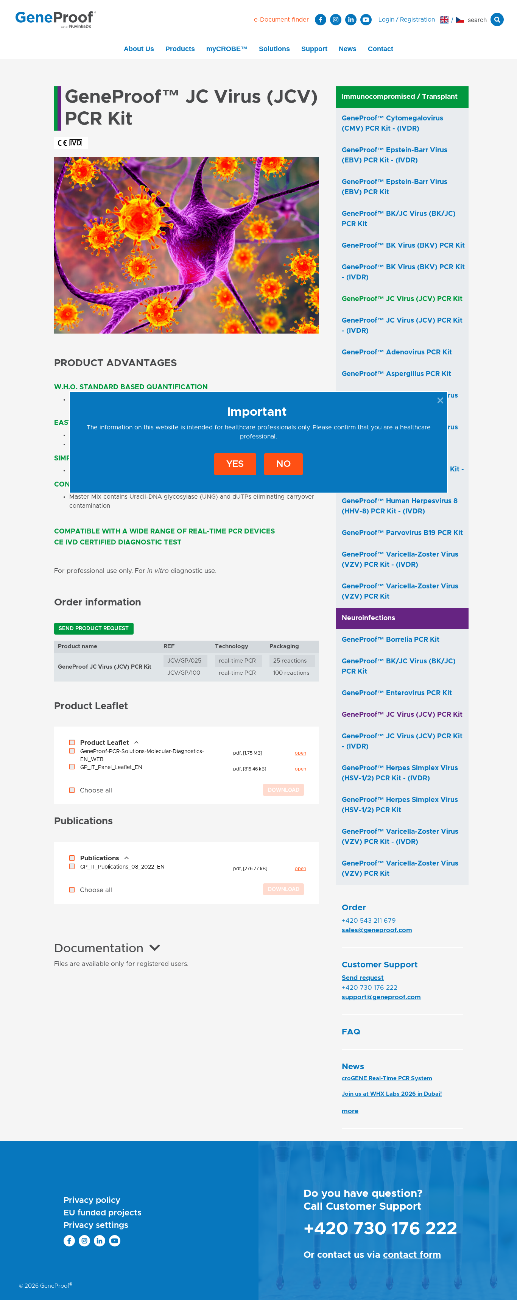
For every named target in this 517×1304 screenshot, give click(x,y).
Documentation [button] (98, 949)
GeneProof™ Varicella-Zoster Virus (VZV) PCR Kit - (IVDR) (400, 559)
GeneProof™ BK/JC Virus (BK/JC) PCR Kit (399, 219)
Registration (417, 20)
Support (314, 49)
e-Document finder (281, 20)
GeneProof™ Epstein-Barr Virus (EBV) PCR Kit (394, 187)
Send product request (94, 628)
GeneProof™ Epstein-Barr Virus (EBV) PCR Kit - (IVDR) (394, 155)
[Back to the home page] (56, 19)
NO (283, 464)
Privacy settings (96, 1225)
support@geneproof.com (381, 997)
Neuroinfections (368, 618)
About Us (139, 49)
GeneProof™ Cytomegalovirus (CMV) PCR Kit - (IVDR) (392, 123)
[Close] (440, 400)
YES (235, 464)
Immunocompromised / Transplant (400, 97)
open (300, 753)
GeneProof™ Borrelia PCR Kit (390, 639)
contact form (412, 1255)
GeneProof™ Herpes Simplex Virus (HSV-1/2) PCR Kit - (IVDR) (400, 773)
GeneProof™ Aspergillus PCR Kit (396, 374)
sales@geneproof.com (377, 930)
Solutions (274, 49)
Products (180, 49)
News (348, 49)
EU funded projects (103, 1213)
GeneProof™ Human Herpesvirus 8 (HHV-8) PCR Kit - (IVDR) (400, 506)
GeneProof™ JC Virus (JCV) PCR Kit (402, 299)
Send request (363, 978)
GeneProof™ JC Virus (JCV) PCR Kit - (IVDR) (402, 325)
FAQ (351, 1032)
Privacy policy (92, 1200)
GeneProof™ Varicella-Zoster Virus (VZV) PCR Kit (400, 591)
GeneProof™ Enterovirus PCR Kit (397, 693)
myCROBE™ (227, 49)
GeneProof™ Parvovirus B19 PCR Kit (402, 533)
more (350, 1111)
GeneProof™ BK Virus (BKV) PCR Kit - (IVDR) (403, 272)
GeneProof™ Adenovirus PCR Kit (397, 352)
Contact (380, 49)
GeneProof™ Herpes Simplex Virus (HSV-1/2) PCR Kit (400, 805)
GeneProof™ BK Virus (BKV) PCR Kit (403, 245)
